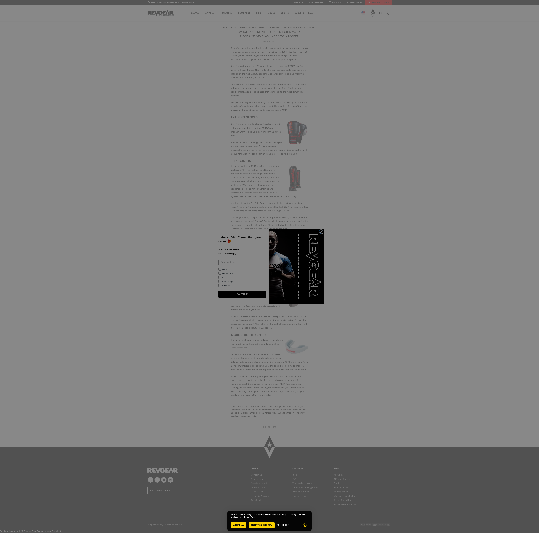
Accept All (238, 525)
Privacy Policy (250, 517)
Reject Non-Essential (261, 525)
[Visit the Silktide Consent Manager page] (305, 525)
